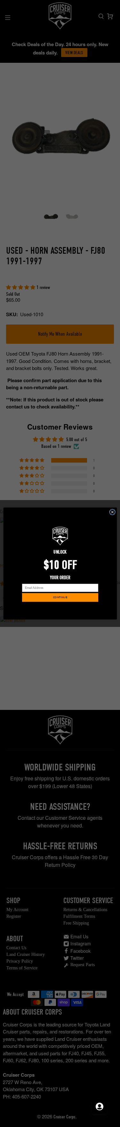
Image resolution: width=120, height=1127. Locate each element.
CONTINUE (60, 597)
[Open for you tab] (99, 1106)
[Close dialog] (112, 511)
